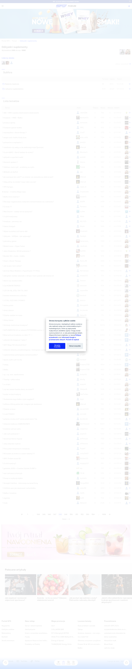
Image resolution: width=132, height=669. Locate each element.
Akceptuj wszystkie (57, 345)
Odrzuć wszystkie (75, 346)
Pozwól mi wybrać (72, 339)
